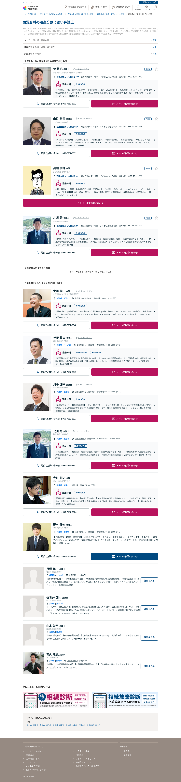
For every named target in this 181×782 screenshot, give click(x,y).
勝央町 (68, 725)
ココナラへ (29, 2)
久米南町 (90, 725)
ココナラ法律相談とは (36, 751)
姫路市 (66, 392)
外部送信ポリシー (83, 762)
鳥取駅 (78, 298)
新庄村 (55, 725)
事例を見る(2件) (81, 352)
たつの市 (67, 345)
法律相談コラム (33, 759)
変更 (155, 40)
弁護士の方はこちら (149, 2)
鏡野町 (61, 725)
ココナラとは (32, 762)
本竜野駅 (81, 345)
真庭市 (42, 725)
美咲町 (97, 725)
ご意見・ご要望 (83, 751)
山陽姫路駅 (80, 392)
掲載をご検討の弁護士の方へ (88, 766)
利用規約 (80, 755)
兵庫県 (59, 345)
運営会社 (127, 751)
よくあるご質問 (33, 766)
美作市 (48, 725)
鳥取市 (66, 298)
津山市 (29, 725)
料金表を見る (80, 84)
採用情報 (127, 755)
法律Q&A (30, 755)
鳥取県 (59, 298)
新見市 (35, 725)
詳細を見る (149, 580)
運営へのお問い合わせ (36, 770)
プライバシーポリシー (85, 759)
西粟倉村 (60, 77)
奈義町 (74, 725)
